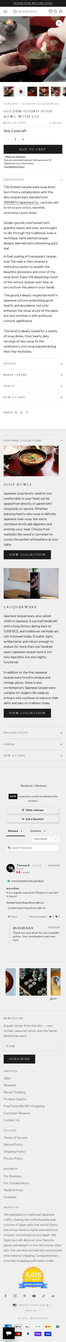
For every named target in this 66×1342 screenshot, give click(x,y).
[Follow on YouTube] (34, 1296)
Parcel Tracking (14, 1092)
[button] (51, 916)
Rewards (10, 1085)
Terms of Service (15, 1138)
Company (10, 1197)
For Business (13, 1176)
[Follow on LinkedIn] (53, 1296)
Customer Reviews (17, 1113)
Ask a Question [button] (35, 819)
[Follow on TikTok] (43, 1296)
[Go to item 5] (56, 91)
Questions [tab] (35, 831)
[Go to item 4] (44, 91)
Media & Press (13, 1190)
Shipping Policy (14, 1152)
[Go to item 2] (20, 91)
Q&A (7, 1078)
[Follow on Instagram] (15, 1296)
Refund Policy (13, 1145)
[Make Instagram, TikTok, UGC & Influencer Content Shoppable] (54, 999)
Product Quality (15, 1099)
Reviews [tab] (13, 831)
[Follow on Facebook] (5, 1296)
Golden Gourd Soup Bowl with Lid (25, 902)
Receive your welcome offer (33, 3)
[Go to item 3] (32, 91)
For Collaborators (16, 1183)
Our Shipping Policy (14, 166)
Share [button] (14, 916)
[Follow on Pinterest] (24, 1296)
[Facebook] (15, 412)
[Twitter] (21, 412)
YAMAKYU (11, 103)
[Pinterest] (26, 412)
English (31, 1310)
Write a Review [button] (35, 810)
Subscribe (19, 1059)
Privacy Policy (13, 1158)
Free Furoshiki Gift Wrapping (24, 1106)
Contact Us (11, 1120)
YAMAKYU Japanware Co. (21, 202)
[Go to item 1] (9, 91)
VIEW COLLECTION (27, 555)
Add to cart (32, 149)
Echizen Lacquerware (40, 103)
